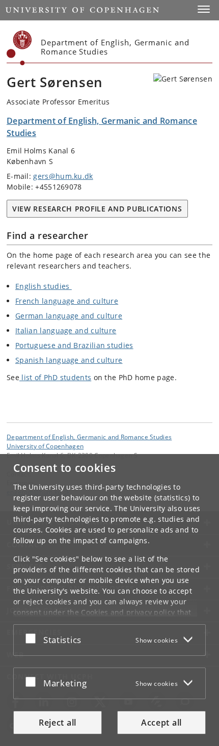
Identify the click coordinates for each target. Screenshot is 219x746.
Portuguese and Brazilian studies (74, 345)
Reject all (57, 722)
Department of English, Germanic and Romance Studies (89, 437)
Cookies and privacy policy (128, 612)
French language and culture (66, 301)
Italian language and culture (65, 330)
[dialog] (109, 600)
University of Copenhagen (45, 446)
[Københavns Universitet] (19, 48)
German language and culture (68, 316)
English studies (43, 286)
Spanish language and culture (68, 360)
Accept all (161, 722)
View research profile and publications (97, 209)
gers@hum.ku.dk (63, 176)
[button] (204, 9)
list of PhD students (55, 377)
